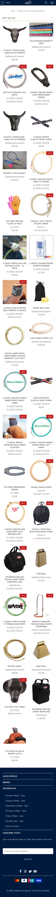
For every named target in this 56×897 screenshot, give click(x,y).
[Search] (46, 2)
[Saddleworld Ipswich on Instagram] (25, 871)
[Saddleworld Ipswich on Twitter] (30, 871)
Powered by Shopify (40, 890)
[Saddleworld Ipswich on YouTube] (35, 871)
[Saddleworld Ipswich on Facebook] (21, 871)
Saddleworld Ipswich (22, 890)
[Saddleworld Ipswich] (28, 2)
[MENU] (1, 2)
